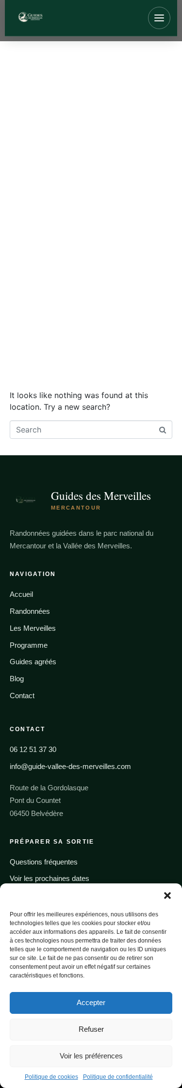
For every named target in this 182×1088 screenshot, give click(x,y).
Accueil (21, 594)
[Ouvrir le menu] (159, 18)
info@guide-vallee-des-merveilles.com (70, 766)
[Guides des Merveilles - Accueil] (61, 18)
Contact (22, 695)
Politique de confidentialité (118, 1076)
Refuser (91, 1029)
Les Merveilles (33, 628)
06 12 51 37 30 (33, 749)
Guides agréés (33, 661)
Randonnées (30, 611)
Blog (17, 678)
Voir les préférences (91, 1056)
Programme (29, 645)
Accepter (91, 1002)
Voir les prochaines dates (49, 878)
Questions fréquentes (44, 862)
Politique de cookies (51, 1076)
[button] (167, 895)
